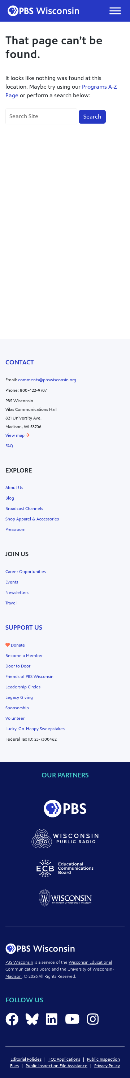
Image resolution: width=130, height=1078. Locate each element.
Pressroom (15, 529)
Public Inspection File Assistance (56, 1065)
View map (15, 435)
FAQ (9, 445)
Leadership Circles (22, 686)
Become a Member (24, 655)
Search (92, 116)
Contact (19, 362)
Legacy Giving (19, 697)
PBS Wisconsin (19, 962)
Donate (17, 645)
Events (11, 582)
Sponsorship (17, 707)
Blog (9, 498)
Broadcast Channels (24, 508)
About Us (14, 487)
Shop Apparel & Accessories (32, 519)
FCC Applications (64, 1059)
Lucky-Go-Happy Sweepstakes (35, 728)
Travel (11, 602)
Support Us (23, 627)
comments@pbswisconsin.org (47, 379)
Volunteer (15, 718)
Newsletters (17, 592)
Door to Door (17, 666)
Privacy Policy (107, 1065)
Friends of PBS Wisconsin (29, 676)
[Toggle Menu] (115, 10)
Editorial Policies (26, 1059)
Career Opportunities (25, 571)
